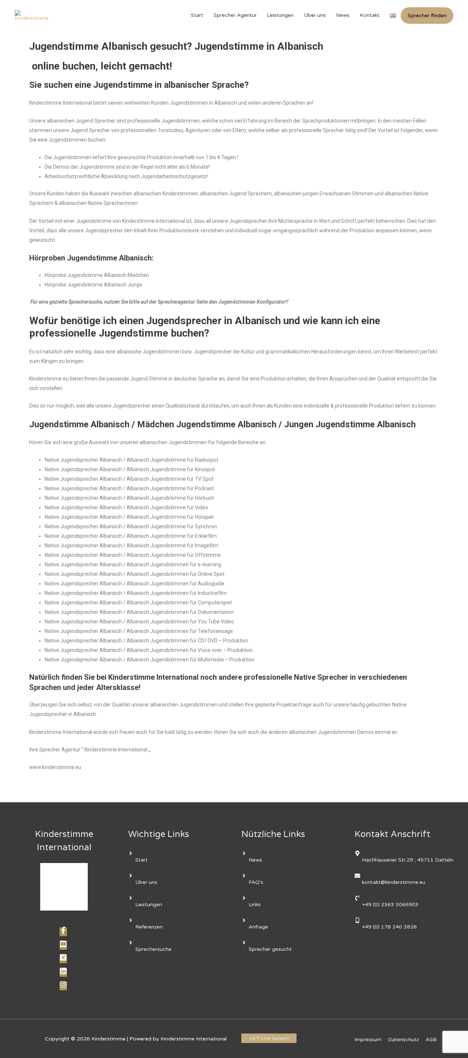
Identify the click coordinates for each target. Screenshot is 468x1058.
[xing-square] (64, 959)
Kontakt (370, 15)
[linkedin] (64, 973)
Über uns (315, 15)
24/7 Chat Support (269, 1038)
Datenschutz (403, 1039)
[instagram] (64, 986)
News (343, 15)
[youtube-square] (64, 946)
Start (197, 15)
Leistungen (280, 15)
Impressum (367, 1039)
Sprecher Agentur (235, 15)
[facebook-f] (64, 932)
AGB (431, 1039)
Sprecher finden (427, 15)
